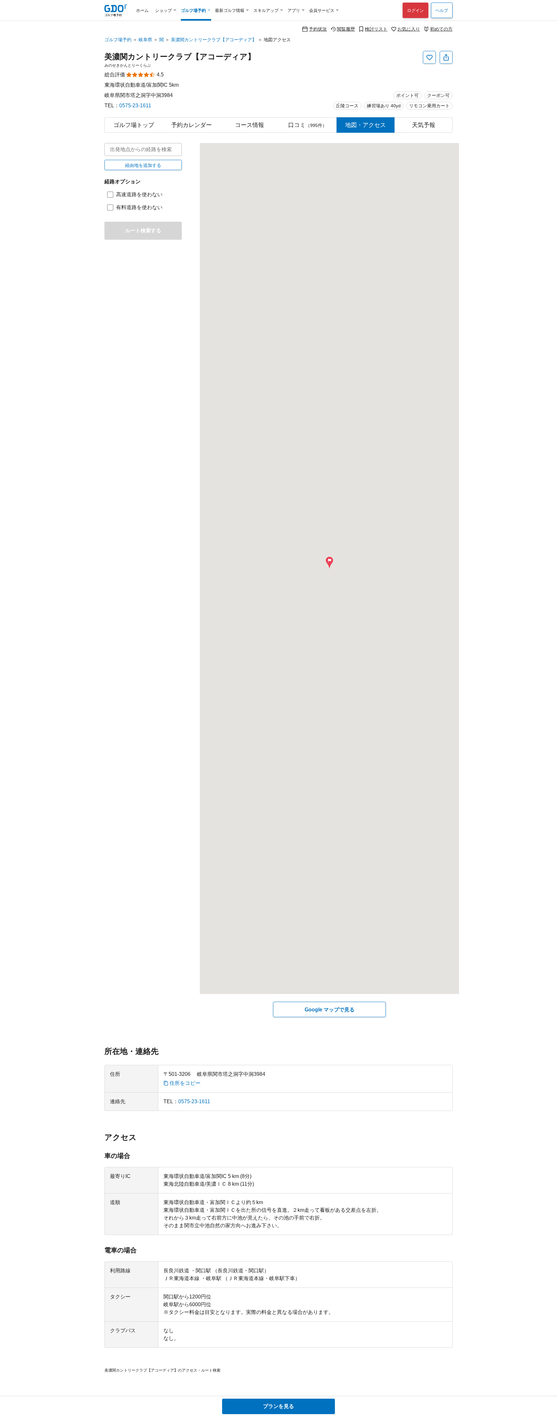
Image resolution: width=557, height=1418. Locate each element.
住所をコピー (185, 1083)
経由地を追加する (143, 165)
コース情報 (249, 125)
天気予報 (423, 125)
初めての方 (441, 28)
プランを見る (278, 1406)
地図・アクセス (365, 125)
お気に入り (408, 28)
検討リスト (376, 28)
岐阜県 (145, 39)
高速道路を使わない (139, 194)
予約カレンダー (191, 125)
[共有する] (446, 57)
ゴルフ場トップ (133, 125)
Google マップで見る (330, 1009)
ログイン (415, 10)
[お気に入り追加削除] (429, 57)
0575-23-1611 (135, 105)
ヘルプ (441, 10)
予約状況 (318, 28)
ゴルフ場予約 (118, 39)
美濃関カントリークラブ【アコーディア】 (214, 39)
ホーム (142, 10)
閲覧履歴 (346, 28)
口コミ (307, 125)
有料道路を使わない (139, 207)
